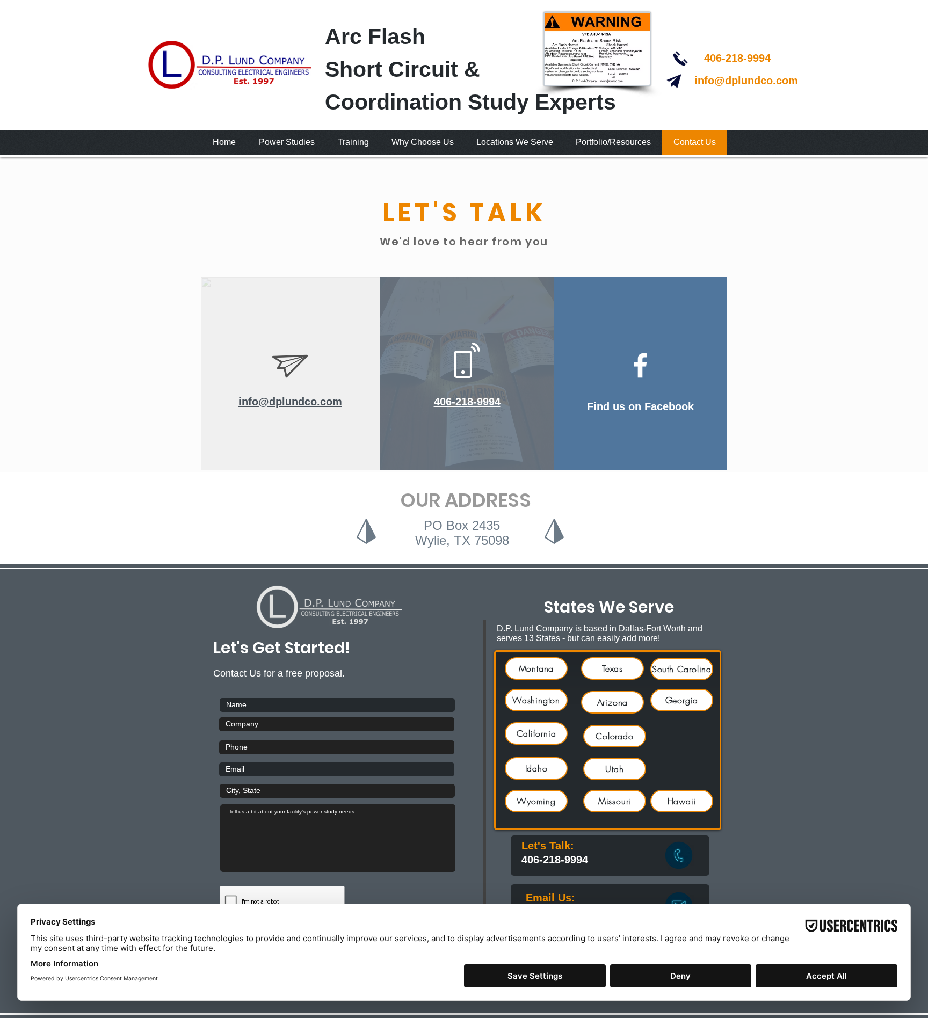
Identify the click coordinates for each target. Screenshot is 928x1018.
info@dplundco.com (746, 80)
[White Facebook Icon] (640, 365)
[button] (286, 142)
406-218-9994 (737, 58)
